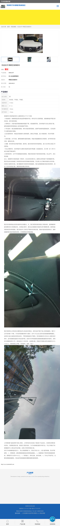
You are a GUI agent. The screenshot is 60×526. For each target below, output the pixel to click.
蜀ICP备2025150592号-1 (35, 508)
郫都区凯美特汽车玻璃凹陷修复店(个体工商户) (26, 511)
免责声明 (30, 513)
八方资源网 (25, 513)
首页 (8, 26)
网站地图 (42, 513)
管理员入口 (36, 513)
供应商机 (13, 26)
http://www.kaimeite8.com (7, 464)
